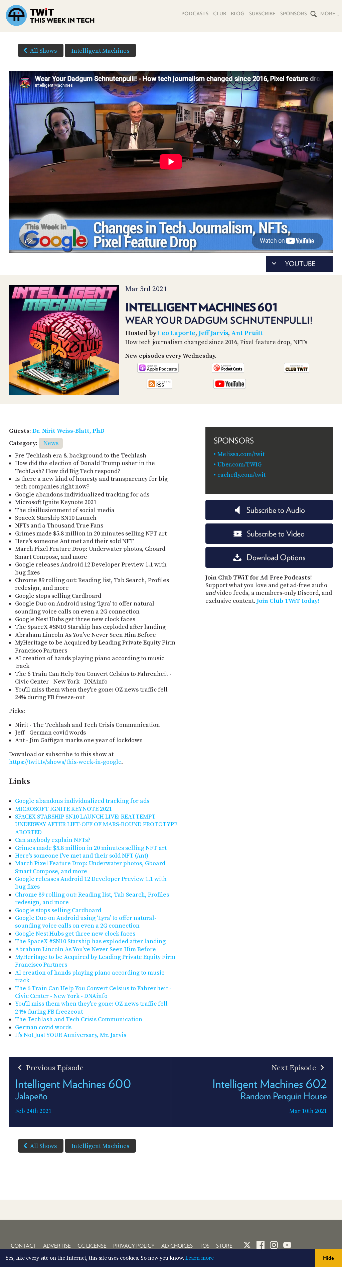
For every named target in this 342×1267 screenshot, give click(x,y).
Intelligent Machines (100, 51)
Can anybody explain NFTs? (53, 840)
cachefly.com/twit (241, 475)
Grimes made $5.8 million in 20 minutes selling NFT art (91, 848)
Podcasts (194, 14)
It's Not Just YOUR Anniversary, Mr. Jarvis (70, 1035)
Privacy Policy (134, 1246)
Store (224, 1246)
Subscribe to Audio (275, 510)
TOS (204, 1246)
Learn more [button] (199, 1258)
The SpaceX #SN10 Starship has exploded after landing (90, 941)
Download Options (275, 557)
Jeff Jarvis (213, 333)
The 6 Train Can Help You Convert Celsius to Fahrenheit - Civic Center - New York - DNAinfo (93, 992)
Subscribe (262, 14)
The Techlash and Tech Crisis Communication (78, 1019)
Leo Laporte (176, 333)
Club (219, 14)
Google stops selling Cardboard (58, 910)
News (50, 443)
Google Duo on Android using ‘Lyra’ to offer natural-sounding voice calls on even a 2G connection (85, 922)
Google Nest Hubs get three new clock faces (75, 934)
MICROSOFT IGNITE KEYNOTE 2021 (63, 809)
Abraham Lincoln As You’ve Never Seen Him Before (85, 949)
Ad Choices (177, 1246)
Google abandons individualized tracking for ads (82, 801)
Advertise (57, 1246)
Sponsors (293, 14)
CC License (92, 1246)
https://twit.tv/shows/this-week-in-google (65, 762)
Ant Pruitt (247, 333)
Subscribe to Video (276, 533)
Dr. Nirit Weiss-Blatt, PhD (68, 431)
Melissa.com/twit (241, 454)
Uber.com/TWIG (239, 464)
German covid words (43, 1027)
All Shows (43, 51)
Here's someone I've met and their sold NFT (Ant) (81, 856)
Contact (23, 1246)
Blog (237, 14)
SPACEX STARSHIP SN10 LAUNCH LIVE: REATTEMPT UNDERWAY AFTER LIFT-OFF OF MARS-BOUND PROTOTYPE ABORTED (96, 824)
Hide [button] (328, 1258)
